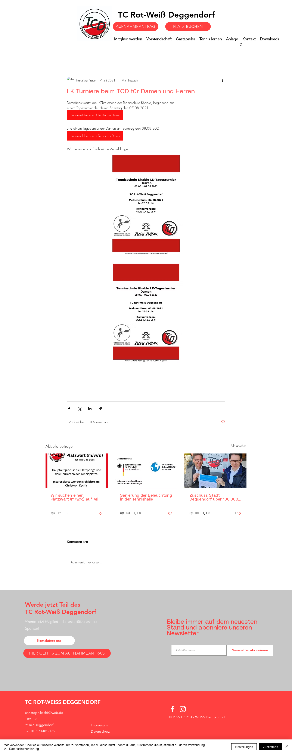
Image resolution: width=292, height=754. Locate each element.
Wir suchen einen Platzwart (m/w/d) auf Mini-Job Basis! (76, 497)
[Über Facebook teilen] (69, 409)
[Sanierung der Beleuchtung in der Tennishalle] (146, 471)
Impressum (99, 725)
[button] (241, 44)
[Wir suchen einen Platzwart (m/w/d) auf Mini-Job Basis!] (77, 470)
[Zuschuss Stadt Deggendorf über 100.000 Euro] (215, 470)
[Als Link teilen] (100, 409)
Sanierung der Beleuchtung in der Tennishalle (146, 497)
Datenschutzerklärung (24, 749)
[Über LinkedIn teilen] (90, 409)
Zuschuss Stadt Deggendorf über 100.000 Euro (213, 497)
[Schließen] (286, 747)
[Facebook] (172, 709)
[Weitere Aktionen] (222, 80)
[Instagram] (183, 709)
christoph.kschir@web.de (44, 713)
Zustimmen (270, 747)
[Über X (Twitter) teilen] (79, 409)
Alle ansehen (238, 446)
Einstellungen (244, 747)
